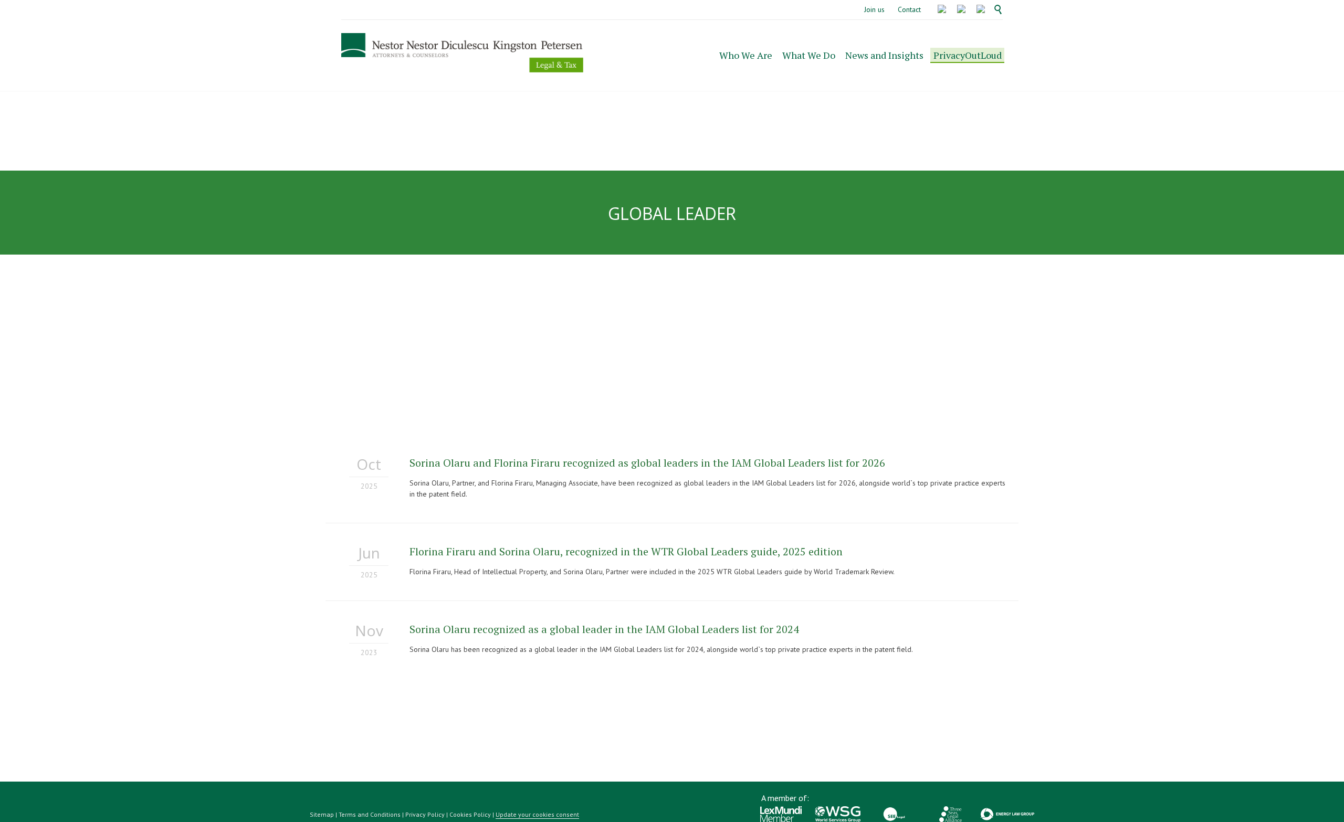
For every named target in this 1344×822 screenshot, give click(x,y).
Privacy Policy (425, 814)
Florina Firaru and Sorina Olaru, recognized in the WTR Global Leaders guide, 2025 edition (626, 551)
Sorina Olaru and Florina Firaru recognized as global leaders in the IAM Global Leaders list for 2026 (647, 463)
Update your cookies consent (537, 814)
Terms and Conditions (370, 814)
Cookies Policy (470, 814)
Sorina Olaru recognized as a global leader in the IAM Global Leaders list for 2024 (604, 629)
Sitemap (322, 814)
